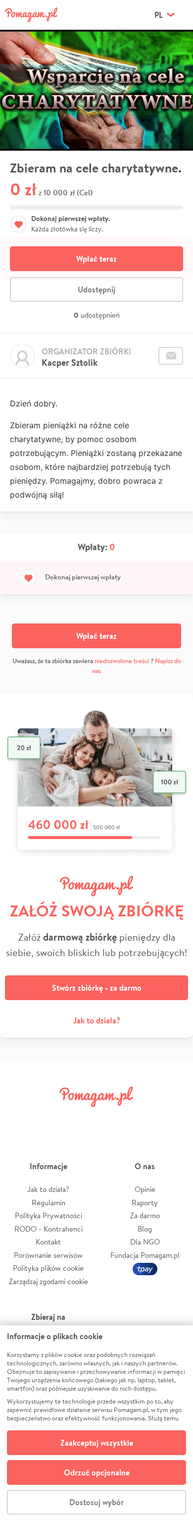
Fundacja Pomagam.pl (145, 1255)
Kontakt (48, 1241)
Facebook (19, 1119)
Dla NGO (145, 1241)
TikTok (143, 1119)
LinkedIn (112, 1119)
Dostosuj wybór (96, 1502)
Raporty (145, 1202)
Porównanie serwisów (48, 1255)
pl (158, 14)
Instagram (81, 1119)
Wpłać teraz (96, 258)
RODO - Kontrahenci (48, 1229)
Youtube (174, 1119)
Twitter (50, 1119)
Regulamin (48, 1202)
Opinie (145, 1189)
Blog (145, 1229)
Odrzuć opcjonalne (97, 1472)
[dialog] (96, 1424)
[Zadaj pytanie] (170, 356)
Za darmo (145, 1215)
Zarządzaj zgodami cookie (48, 1281)
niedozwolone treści (122, 661)
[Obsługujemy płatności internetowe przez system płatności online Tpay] (145, 1268)
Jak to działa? (96, 1020)
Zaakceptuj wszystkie (96, 1442)
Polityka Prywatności (48, 1215)
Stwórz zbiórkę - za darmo (97, 987)
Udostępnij (96, 289)
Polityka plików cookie (48, 1268)
